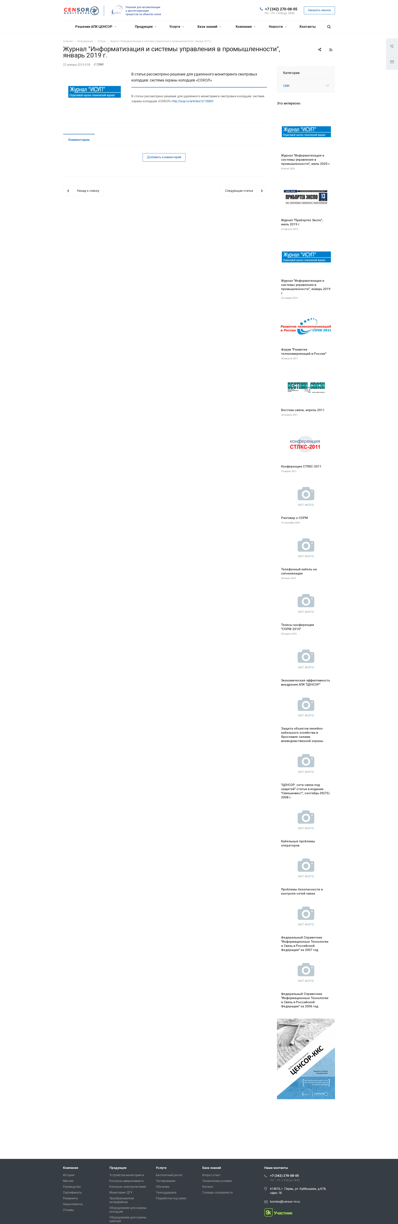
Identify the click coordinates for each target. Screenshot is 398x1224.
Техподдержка (166, 1192)
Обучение (162, 1186)
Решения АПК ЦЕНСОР (94, 27)
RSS (331, 50)
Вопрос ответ (211, 1175)
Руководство (72, 1186)
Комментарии (79, 140)
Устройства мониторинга (126, 1175)
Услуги (175, 27)
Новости (276, 27)
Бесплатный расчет (169, 1175)
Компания (244, 27)
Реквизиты (70, 1198)
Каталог (208, 1186)
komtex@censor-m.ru (285, 1201)
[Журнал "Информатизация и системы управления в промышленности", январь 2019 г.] (94, 74)
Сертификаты (72, 1192)
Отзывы (68, 1210)
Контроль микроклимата (126, 1181)
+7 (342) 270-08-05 (281, 9)
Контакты (308, 27)
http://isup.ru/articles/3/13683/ (193, 101)
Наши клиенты (73, 1204)
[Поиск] (329, 27)
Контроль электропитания (127, 1186)
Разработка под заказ (171, 1198)
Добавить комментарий (164, 157)
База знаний (208, 27)
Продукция (144, 27)
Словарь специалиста (217, 1192)
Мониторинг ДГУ (120, 1192)
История (68, 1175)
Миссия (68, 1181)
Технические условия (217, 1181)
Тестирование (165, 1181)
